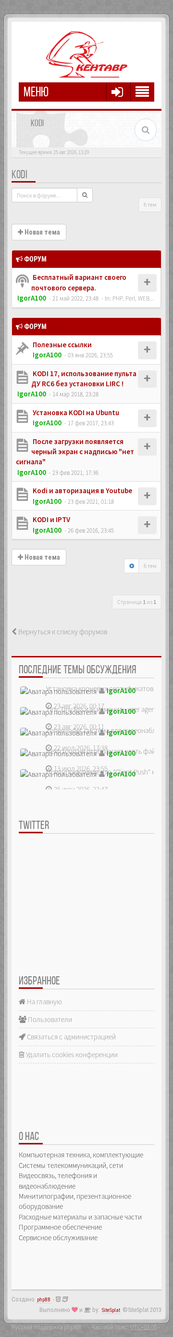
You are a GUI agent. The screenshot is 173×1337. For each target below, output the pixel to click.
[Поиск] (85, 195)
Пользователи (49, 1019)
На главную (43, 1001)
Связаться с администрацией (70, 1036)
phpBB (43, 1300)
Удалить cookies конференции (71, 1054)
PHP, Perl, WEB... (133, 298)
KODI (19, 175)
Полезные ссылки (61, 344)
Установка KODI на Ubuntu (75, 412)
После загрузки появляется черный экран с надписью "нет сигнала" (75, 452)
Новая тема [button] (41, 232)
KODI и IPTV (50, 519)
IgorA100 (31, 297)
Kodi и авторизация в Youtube (81, 490)
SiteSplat (111, 1310)
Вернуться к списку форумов (62, 631)
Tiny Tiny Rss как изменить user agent (102, 709)
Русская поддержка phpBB (46, 1327)
